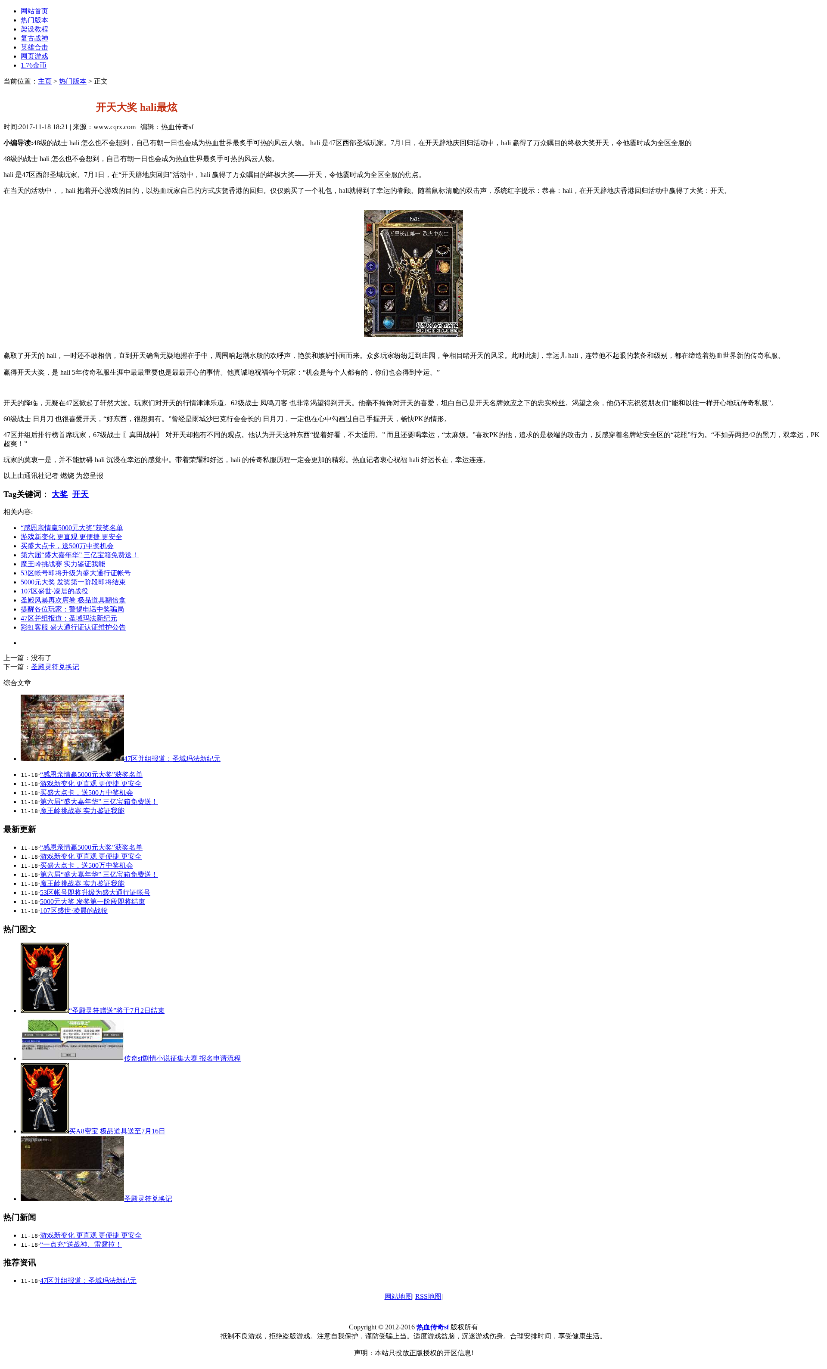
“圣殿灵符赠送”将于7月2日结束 (117, 1010)
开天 (80, 494)
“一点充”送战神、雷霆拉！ (81, 1244)
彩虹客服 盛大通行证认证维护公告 (73, 627)
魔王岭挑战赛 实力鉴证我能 (63, 564)
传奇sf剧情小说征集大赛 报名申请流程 (182, 1058)
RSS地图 (428, 1296)
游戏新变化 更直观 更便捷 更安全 (71, 536)
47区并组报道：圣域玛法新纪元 (69, 618)
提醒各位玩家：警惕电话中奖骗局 (72, 609)
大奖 (60, 494)
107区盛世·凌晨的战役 (54, 591)
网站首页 (34, 11)
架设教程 (34, 29)
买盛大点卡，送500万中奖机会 (67, 545)
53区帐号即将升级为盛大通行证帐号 (76, 573)
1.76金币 (34, 65)
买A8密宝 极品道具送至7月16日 (117, 1131)
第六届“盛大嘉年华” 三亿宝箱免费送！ (80, 555)
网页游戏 (34, 56)
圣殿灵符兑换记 (55, 667)
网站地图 (398, 1296)
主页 (45, 81)
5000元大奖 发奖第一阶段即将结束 (73, 582)
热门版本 (34, 20)
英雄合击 (34, 47)
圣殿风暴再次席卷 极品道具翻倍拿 (73, 600)
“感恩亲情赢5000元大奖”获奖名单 (72, 527)
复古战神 (34, 38)
